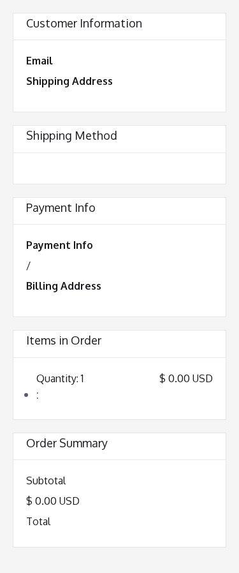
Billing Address (63, 285)
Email (39, 60)
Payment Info (59, 245)
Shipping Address (69, 81)
